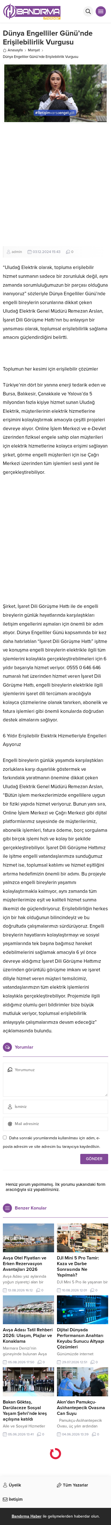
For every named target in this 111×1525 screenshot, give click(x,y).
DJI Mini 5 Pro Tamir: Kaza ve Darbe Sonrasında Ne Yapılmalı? (78, 1266)
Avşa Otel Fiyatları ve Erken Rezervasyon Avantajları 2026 (24, 1263)
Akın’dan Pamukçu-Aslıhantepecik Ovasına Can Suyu (81, 1407)
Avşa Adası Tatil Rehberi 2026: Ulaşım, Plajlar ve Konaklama (28, 1335)
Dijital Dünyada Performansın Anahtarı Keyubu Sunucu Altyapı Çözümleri (80, 1338)
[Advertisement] (55, 184)
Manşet (34, 50)
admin (17, 252)
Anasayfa (15, 50)
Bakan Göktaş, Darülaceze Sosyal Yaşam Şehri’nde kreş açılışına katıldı (25, 1410)
